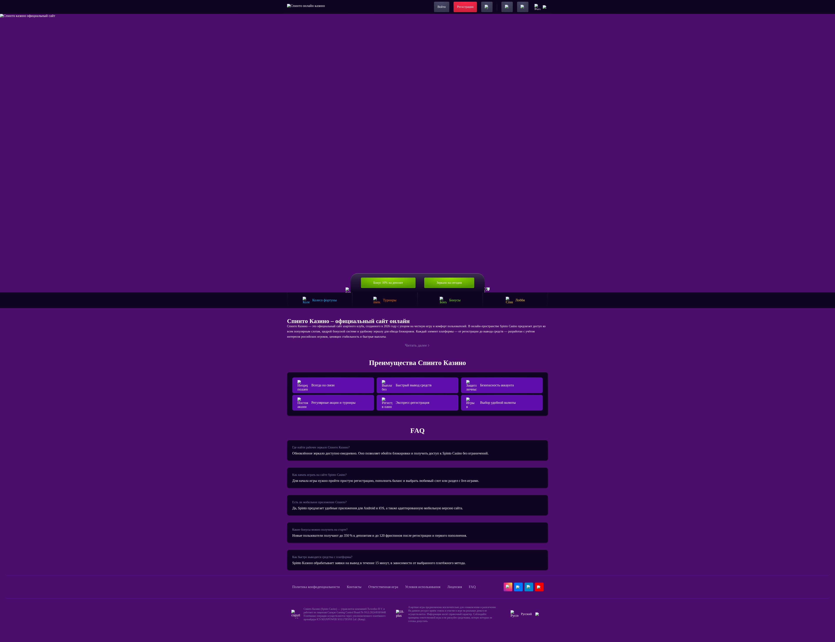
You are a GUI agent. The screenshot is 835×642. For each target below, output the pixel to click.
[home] (306, 7)
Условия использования (422, 587)
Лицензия (454, 587)
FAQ (472, 587)
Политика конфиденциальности (316, 587)
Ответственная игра (383, 587)
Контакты (354, 587)
